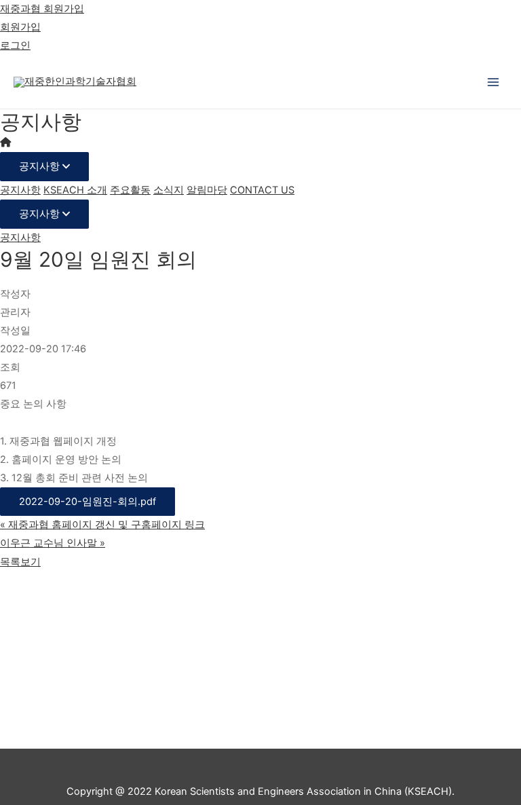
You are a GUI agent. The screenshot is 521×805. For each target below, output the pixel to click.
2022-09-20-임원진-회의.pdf (87, 501)
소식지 (168, 190)
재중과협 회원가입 (42, 9)
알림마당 (207, 190)
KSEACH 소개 (75, 190)
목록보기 (20, 562)
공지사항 (40, 166)
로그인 (15, 45)
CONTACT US (262, 190)
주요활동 (130, 190)
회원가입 (20, 27)
